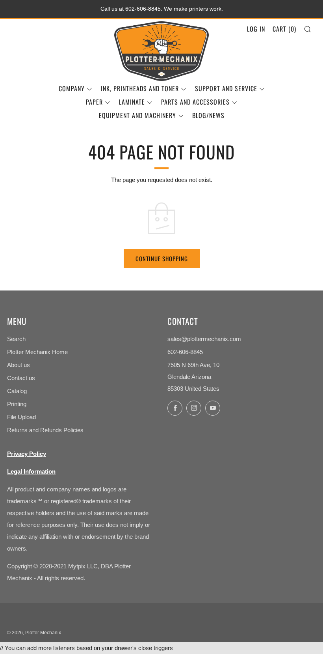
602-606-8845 (185, 352)
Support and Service (226, 88)
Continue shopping (162, 258)
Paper (94, 102)
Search (16, 338)
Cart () (284, 29)
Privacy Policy (26, 453)
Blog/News (208, 115)
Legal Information (31, 471)
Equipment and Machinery (137, 115)
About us (18, 365)
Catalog (17, 391)
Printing (16, 404)
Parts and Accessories (195, 102)
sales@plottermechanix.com (204, 338)
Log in (256, 29)
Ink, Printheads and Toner (140, 88)
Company (72, 88)
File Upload (21, 417)
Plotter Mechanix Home (37, 352)
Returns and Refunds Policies (45, 430)
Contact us (21, 378)
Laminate (132, 102)
